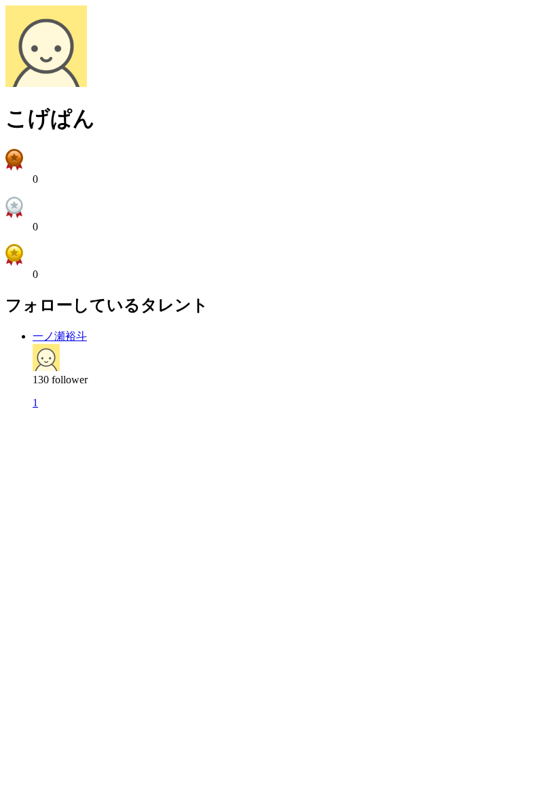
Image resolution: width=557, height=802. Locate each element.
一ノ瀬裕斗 (60, 336)
